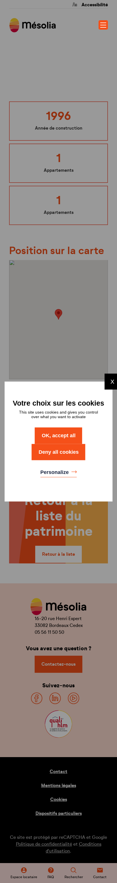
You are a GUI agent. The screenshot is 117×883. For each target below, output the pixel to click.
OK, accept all (59, 435)
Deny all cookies (59, 452)
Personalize (55, 472)
